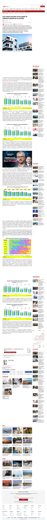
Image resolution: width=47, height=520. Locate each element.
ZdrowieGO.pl (30, 4)
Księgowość (25, 514)
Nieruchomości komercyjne (21, 11)
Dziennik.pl (32, 511)
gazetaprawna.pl (39, 4)
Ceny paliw (16, 13)
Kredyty (10, 514)
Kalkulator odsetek (19, 514)
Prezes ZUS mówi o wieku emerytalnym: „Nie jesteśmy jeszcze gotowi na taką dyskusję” (27, 445)
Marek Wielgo (6, 20)
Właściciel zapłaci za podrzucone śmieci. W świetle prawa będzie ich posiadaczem (17, 445)
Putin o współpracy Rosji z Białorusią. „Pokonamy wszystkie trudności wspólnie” (7, 468)
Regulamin (26, 517)
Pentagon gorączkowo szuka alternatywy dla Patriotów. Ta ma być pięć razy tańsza (17, 488)
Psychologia (39, 514)
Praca (17, 505)
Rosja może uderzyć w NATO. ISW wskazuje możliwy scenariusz (27, 488)
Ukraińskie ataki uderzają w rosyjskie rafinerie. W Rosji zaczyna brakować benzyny (17, 478)
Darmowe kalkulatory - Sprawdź (10, 352)
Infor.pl (25, 511)
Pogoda (32, 515)
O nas (12, 517)
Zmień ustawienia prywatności (33, 517)
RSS (38, 517)
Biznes (10, 505)
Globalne (3, 513)
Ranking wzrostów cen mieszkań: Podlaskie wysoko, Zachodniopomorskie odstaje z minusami (6, 397)
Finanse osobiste (11, 13)
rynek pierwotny (12, 369)
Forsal (3, 14)
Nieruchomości (5, 11)
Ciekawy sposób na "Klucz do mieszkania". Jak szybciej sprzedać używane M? (7, 368)
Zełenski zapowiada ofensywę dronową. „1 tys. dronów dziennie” (6, 478)
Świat (3, 505)
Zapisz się (23, 499)
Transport (32, 505)
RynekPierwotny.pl (8, 80)
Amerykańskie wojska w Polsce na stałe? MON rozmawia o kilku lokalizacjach (6, 455)
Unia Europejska (4, 509)
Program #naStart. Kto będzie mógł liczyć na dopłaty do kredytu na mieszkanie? (16, 386)
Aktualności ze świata (5, 515)
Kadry (24, 513)
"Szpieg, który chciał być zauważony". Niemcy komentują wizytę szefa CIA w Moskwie (6, 488)
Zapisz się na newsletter (18, 24)
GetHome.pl (24, 260)
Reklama (15, 517)
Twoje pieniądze (11, 515)
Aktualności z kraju (4, 514)
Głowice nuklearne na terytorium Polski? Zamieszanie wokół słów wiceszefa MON (6, 445)
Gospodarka (11, 511)
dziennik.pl (22, 4)
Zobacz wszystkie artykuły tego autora (7, 365)
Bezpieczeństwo (4, 511)
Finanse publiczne (12, 513)
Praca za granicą (19, 509)
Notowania (39, 505)
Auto (31, 514)
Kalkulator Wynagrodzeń (19, 513)
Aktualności (11, 11)
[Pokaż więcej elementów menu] (44, 9)
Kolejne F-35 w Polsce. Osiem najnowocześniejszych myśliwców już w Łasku (6, 435)
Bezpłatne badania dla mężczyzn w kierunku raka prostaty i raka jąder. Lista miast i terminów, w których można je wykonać (17, 435)
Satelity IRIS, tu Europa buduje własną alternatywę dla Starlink (17, 468)
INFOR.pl (18, 4)
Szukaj (43, 6)
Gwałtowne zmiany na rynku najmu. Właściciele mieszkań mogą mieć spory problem (6, 386)
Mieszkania (15, 11)
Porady (39, 515)
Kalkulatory (18, 511)
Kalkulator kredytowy (19, 515)
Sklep (43, 4)
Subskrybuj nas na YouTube (8, 24)
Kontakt (9, 517)
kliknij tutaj (27, 502)
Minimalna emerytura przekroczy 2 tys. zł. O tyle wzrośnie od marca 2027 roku (17, 455)
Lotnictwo (32, 509)
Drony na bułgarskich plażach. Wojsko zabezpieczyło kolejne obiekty (27, 478)
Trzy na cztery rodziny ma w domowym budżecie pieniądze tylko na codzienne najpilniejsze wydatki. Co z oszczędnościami (27, 435)
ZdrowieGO (39, 511)
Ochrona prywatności (20, 517)
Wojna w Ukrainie (21, 13)
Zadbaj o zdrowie (27, 13)
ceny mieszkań (7, 369)
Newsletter (35, 4)
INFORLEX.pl (26, 4)
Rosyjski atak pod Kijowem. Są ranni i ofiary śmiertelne (27, 468)
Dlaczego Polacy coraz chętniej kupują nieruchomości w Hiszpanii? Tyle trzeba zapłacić (27, 386)
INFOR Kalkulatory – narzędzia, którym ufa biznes (13, 349)
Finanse (10, 509)
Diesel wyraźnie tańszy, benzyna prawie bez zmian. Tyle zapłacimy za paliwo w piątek (27, 455)
